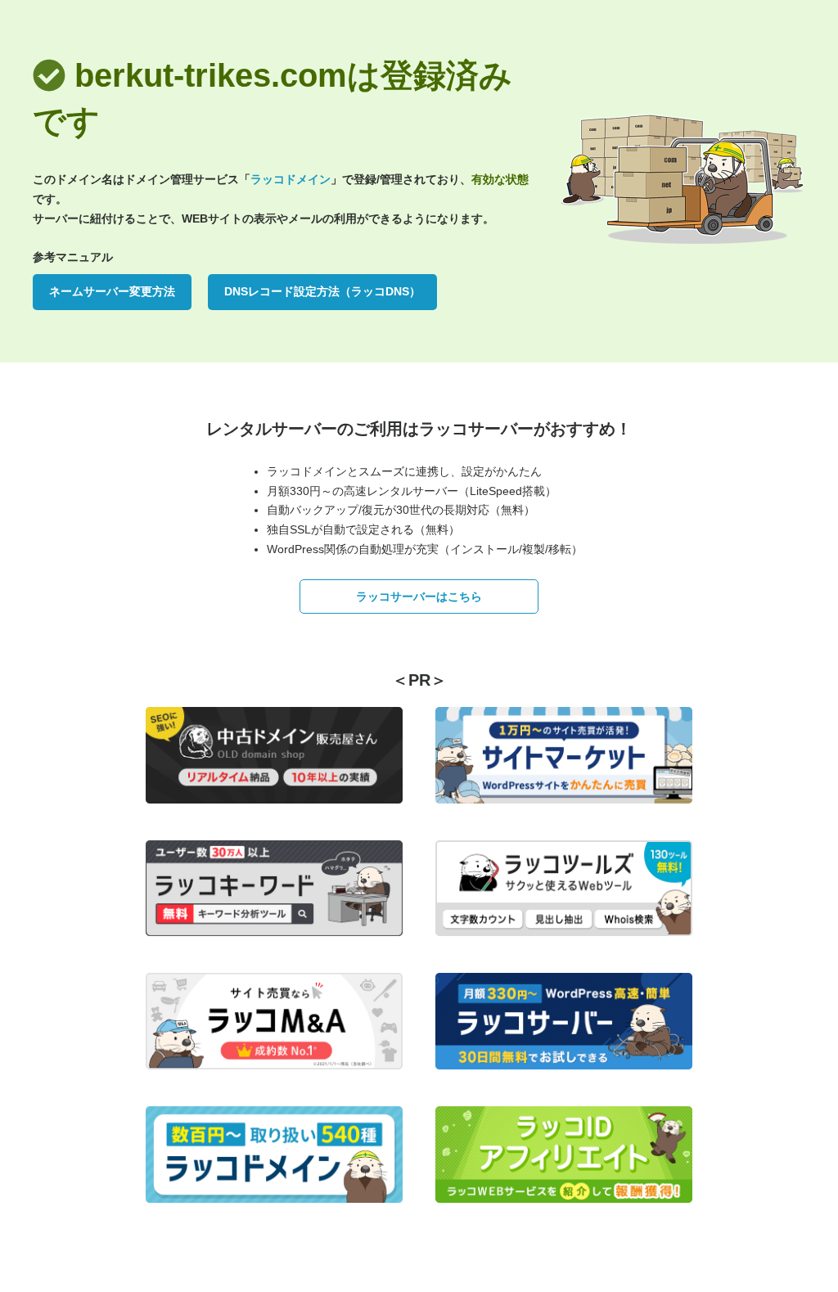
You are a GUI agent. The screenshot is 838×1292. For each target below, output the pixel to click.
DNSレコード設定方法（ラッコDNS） (322, 291)
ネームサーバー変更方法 (112, 291)
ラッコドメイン (290, 179)
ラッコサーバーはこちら (419, 596)
